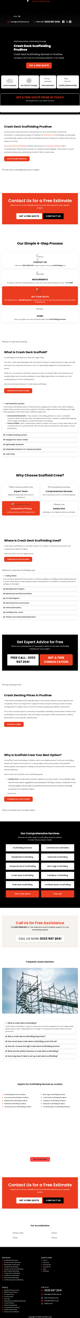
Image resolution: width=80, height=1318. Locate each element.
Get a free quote (39, 65)
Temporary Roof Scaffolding (13, 1269)
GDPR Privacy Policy (10, 1292)
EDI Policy (7, 1299)
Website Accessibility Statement (15, 1301)
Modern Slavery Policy (11, 1290)
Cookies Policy (9, 1294)
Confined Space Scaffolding (13, 1280)
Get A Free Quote (40, 1159)
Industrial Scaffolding (11, 1267)
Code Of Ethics (9, 1303)
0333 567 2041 (52, 21)
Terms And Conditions (11, 1312)
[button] (16, 16)
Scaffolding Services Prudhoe (15, 1094)
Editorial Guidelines (10, 1305)
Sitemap (46, 1271)
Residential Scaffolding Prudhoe (15, 1101)
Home (45, 1260)
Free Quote (47, 1265)
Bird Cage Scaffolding (11, 1271)
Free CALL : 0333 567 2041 (23, 660)
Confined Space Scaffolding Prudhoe (56, 1107)
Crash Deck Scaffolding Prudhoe (54, 1097)
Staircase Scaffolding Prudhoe (54, 1104)
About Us (46, 1262)
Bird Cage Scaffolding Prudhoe (54, 1094)
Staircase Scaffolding (11, 1278)
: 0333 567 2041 (40, 939)
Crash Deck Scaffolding (18, 391)
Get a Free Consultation (56, 660)
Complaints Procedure (12, 1307)
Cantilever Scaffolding (11, 1275)
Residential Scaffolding (12, 1265)
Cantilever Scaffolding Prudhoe (54, 1101)
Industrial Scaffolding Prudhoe (15, 1104)
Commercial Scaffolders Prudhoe (16, 1097)
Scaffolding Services (17, 159)
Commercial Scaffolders (18, 799)
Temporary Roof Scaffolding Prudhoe (17, 1107)
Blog (44, 1269)
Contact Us (53, 216)
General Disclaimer (10, 1310)
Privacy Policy (8, 1297)
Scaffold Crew (14, 724)
